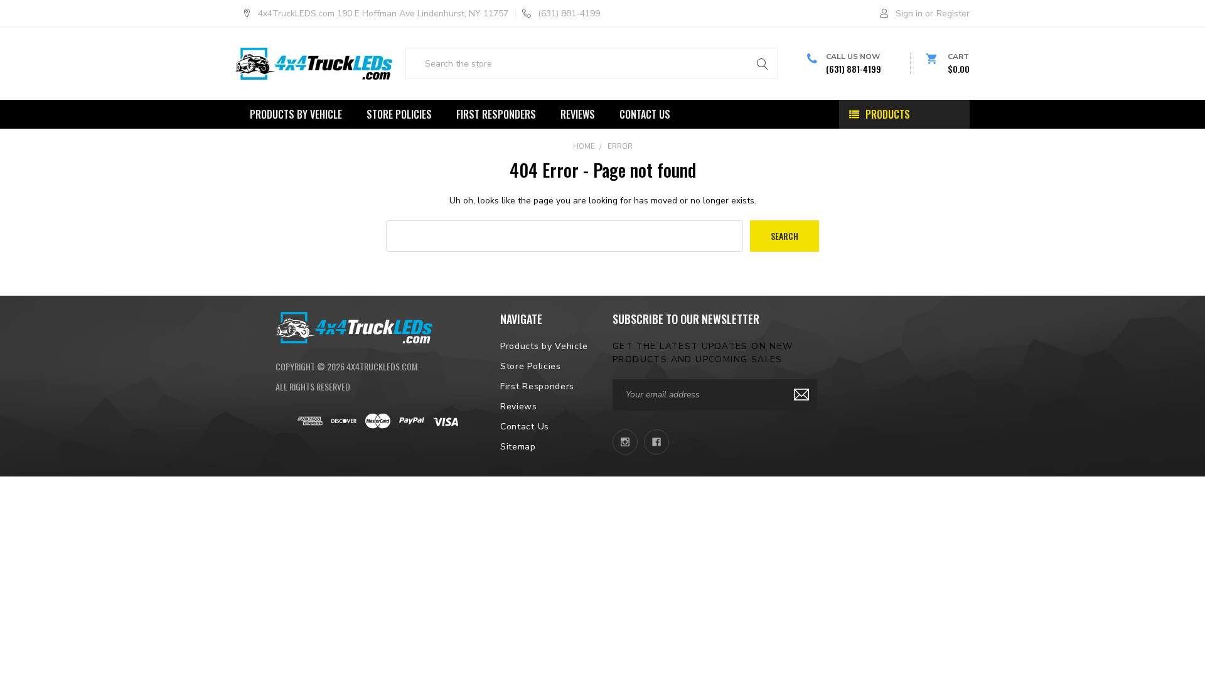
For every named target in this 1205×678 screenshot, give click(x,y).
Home (584, 146)
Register (953, 13)
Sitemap (518, 447)
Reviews (577, 114)
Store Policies (399, 114)
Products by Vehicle (296, 114)
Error (620, 146)
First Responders (496, 114)
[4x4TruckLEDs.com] (354, 326)
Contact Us (644, 114)
